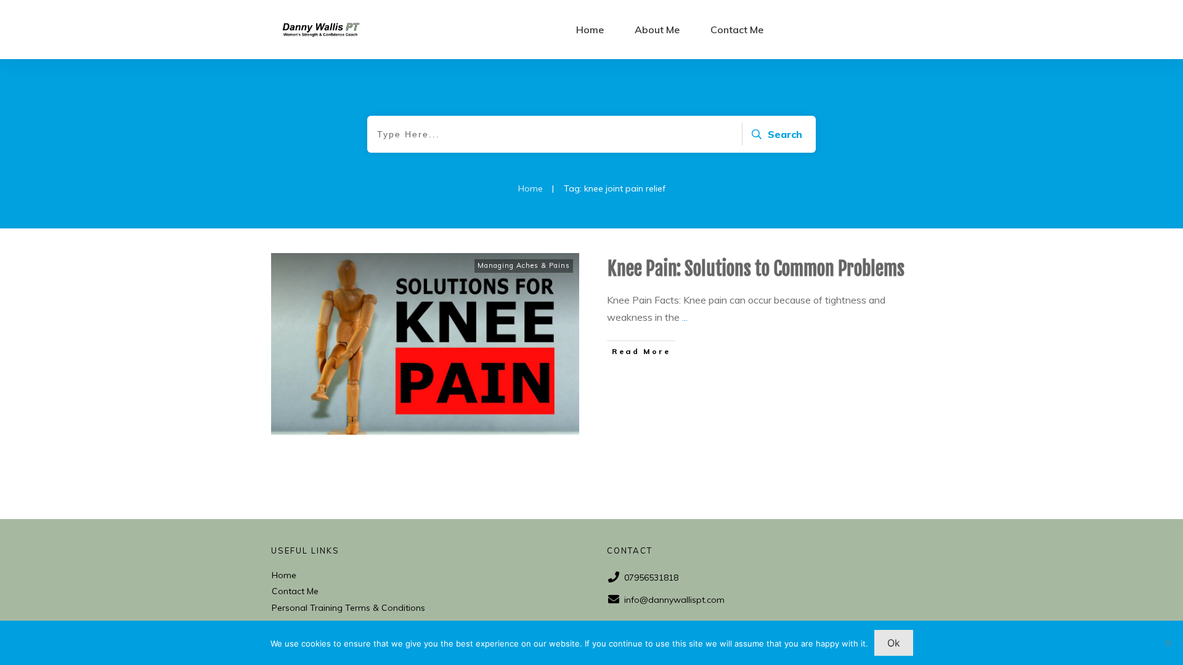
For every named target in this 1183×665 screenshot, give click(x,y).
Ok (893, 643)
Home (284, 575)
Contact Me (295, 591)
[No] (1167, 643)
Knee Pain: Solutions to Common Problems (756, 268)
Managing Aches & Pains (524, 265)
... (685, 317)
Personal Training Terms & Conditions (348, 607)
